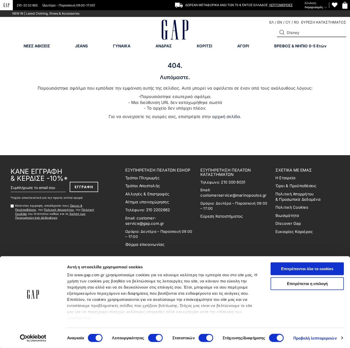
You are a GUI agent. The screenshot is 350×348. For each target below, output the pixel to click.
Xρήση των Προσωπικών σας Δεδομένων (50, 216)
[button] (282, 32)
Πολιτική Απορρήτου (59, 210)
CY (288, 22)
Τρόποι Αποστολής (142, 185)
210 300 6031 (233, 182)
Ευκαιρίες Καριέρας (294, 231)
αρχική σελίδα (226, 116)
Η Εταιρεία (285, 177)
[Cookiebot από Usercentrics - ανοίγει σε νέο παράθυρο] (33, 338)
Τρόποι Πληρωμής (142, 177)
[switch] (155, 338)
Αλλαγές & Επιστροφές (147, 194)
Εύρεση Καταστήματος (221, 216)
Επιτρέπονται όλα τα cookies (307, 269)
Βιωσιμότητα (287, 215)
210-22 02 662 (27, 5)
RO (296, 22)
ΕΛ (271, 22)
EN (279, 22)
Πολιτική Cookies (291, 207)
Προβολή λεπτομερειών (315, 338)
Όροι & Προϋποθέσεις (296, 185)
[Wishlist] (334, 5)
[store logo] (175, 30)
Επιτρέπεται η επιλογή (307, 283)
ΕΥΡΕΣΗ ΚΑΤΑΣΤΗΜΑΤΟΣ (323, 22)
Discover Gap (288, 223)
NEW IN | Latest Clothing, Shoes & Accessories (45, 13)
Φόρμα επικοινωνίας (145, 244)
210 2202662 (158, 209)
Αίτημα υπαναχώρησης (147, 201)
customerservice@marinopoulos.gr (233, 195)
